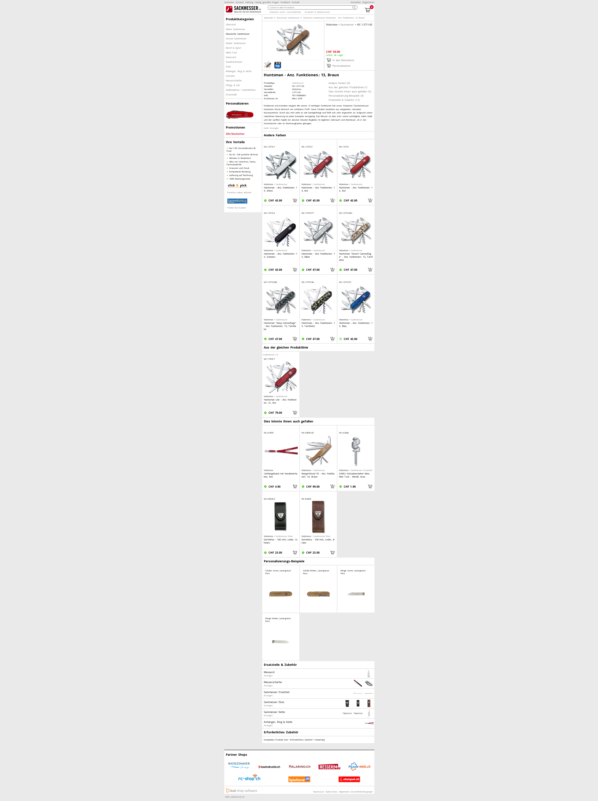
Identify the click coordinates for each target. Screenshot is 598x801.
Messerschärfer (234, 80)
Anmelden (356, 2)
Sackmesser (347, 24)
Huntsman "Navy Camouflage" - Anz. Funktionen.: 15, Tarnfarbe (280, 326)
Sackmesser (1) (270, 354)
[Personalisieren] (295, 200)
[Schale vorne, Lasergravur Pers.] (281, 594)
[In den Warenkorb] (295, 486)
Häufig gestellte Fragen (267, 2)
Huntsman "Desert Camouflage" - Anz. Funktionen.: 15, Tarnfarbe (356, 256)
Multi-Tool (231, 52)
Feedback (285, 2)
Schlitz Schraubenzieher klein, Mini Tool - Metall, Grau (354, 475)
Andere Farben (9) (339, 83)
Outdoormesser (234, 61)
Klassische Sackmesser (238, 33)
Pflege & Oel (233, 85)
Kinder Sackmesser (236, 43)
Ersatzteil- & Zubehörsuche (317, 12)
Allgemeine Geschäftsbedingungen (356, 791)
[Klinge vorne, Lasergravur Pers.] (356, 594)
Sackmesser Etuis (284, 536)
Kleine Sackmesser (235, 29)
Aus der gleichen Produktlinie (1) (348, 87)
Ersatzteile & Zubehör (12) (344, 100)
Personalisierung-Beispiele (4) (346, 95)
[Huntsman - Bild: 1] (293, 40)
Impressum (318, 791)
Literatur (230, 75)
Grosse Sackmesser (236, 38)
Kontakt (296, 2)
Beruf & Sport (233, 47)
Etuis (228, 66)
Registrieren (368, 2)
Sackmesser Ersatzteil (361, 470)
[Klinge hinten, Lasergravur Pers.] (281, 642)
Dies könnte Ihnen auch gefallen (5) (350, 91)
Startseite (229, 2)
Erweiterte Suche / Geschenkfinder (285, 12)
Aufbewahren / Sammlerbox (241, 89)
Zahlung (249, 2)
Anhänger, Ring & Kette (239, 71)
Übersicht (231, 24)
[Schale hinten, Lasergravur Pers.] (318, 594)
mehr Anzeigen (271, 128)
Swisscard (231, 57)
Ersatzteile (231, 94)
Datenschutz (331, 791)
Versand (239, 2)
